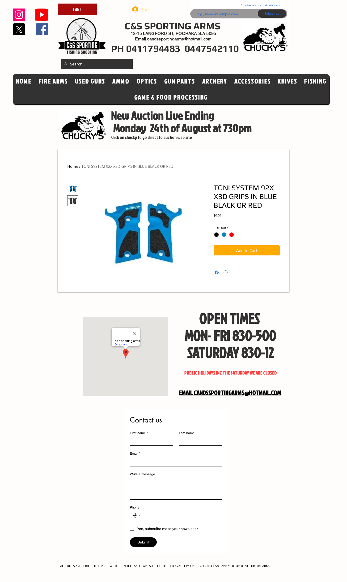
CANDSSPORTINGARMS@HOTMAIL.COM (237, 392)
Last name (187, 433)
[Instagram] (19, 15)
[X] (19, 29)
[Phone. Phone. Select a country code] (137, 515)
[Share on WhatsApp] (226, 272)
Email (135, 453)
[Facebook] (42, 29)
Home (72, 166)
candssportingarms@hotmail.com (179, 38)
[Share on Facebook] (217, 272)
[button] (147, 81)
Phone (135, 507)
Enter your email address (261, 5)
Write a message (142, 474)
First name (139, 433)
